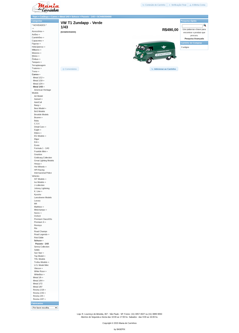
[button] (154, 5)
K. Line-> (38, 191)
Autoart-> (38, 99)
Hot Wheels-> (40, 167)
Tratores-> (37, 68)
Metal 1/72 (37, 283)
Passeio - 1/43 (88, 16)
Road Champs (40, 231)
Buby (36, 121)
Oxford (37, 216)
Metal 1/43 (64, 16)
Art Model (38, 96)
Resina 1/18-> (39, 290)
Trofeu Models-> (41, 262)
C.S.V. (37, 123)
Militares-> (36, 50)
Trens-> (35, 71)
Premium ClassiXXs (43, 219)
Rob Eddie (39, 237)
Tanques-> (37, 62)
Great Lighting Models (44, 160)
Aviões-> (36, 34)
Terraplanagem (39, 65)
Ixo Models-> (40, 182)
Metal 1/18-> (38, 80)
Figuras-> (36, 44)
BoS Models (39, 111)
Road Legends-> (41, 234)
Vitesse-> (38, 268)
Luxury (37, 201)
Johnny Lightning (41, 188)
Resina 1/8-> (39, 296)
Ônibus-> (36, 59)
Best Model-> (40, 108)
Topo (35, 16)
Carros (54, 16)
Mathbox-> (39, 207)
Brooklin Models (41, 114)
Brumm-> (38, 117)
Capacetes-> (38, 41)
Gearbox (38, 154)
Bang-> (37, 105)
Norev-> (38, 213)
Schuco (75, 16)
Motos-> (35, 56)
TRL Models (39, 259)
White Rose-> (40, 271)
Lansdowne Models (43, 197)
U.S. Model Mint (41, 265)
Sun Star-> (39, 253)
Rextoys (38, 225)
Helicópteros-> (38, 47)
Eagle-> (37, 130)
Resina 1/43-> (39, 293)
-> (36, 74)
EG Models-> (40, 136)
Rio (35, 228)
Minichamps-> (40, 210)
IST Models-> (40, 179)
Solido (37, 250)
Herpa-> (38, 164)
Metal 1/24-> (38, 84)
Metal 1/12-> (38, 77)
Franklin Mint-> (41, 151)
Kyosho (37, 194)
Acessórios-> (38, 31)
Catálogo (44, 16)
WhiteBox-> (39, 274)
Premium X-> (40, 222)
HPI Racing (39, 170)
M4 (35, 203)
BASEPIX (121, 329)
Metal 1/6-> (38, 277)
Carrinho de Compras (191, 43)
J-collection (39, 185)
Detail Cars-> (40, 127)
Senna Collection (41, 247)
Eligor (36, 139)
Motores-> (36, 53)
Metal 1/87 (37, 287)
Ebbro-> (37, 133)
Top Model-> (39, 256)
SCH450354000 (104, 16)
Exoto (36, 145)
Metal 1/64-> (38, 280)
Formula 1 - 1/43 (41, 148)
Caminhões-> (38, 37)
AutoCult (38, 102)
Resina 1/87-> (39, 299)
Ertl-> (36, 142)
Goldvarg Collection (43, 157)
